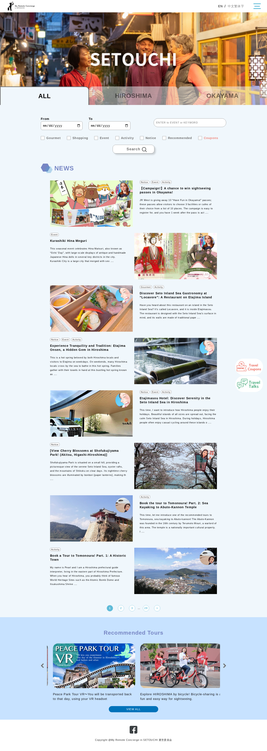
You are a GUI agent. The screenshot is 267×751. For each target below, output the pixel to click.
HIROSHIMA (133, 95)
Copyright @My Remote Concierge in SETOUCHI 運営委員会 (133, 740)
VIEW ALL (133, 709)
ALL (44, 96)
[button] (42, 665)
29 (146, 608)
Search (126, 148)
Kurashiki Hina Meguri (68, 240)
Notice (144, 182)
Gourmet (146, 287)
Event (155, 182)
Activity (166, 182)
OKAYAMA (222, 95)
